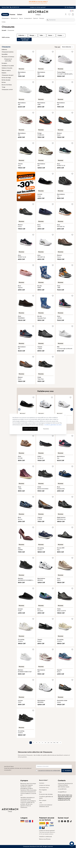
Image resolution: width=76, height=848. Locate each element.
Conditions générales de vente (52, 424)
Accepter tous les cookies (30, 428)
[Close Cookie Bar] (65, 415)
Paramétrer (46, 428)
